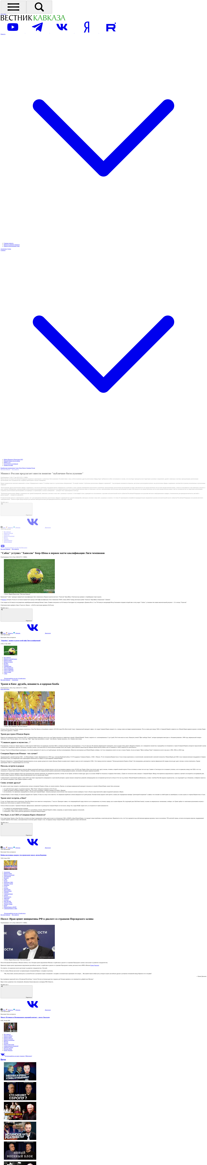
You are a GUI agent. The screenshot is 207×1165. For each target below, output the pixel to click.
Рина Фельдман (5, 689)
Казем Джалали (94, 965)
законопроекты (8, 540)
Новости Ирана (8, 1035)
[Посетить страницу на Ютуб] (13, 32)
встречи (6, 888)
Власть (6, 537)
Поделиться (29, 515)
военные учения (8, 883)
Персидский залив (9, 1044)
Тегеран (6, 1043)
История (6, 878)
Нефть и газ (7, 462)
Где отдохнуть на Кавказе (11, 464)
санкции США (8, 902)
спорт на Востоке (9, 670)
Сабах (5, 673)
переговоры (7, 889)
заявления (6, 898)
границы (6, 899)
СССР (5, 886)
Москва (6, 1041)
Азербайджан (7, 666)
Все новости (15, 469)
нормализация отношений (11, 1046)
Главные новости (8, 243)
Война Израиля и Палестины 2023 (13, 459)
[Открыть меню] (13, 7)
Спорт (17, 468)
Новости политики (9, 536)
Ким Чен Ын (7, 901)
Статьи (9, 249)
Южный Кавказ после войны (12, 461)
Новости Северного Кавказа (12, 244)
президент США (8, 882)
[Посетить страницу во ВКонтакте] (62, 32)
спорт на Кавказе (8, 669)
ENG (4, 14)
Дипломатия (7, 876)
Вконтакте (48, 527)
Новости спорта (8, 662)
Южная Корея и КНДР (10, 907)
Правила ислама (8, 465)
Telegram (17, 527)
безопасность (7, 897)
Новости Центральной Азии (12, 246)
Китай (5, 880)
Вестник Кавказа (5, 469)
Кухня (33, 468)
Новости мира (8, 660)
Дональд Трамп (8, 904)
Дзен (4, 527)
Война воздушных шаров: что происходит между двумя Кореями (24, 855)
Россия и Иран (8, 1049)
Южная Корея (7, 891)
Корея (5, 905)
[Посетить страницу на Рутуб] (111, 32)
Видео (24, 468)
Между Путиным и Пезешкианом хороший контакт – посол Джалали (25, 1017)
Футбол (6, 663)
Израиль (6, 665)
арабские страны (8, 1047)
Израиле (4, 599)
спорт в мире (7, 672)
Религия (6, 539)
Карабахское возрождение (8, 468)
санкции (6, 892)
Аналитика (4, 249)
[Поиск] (39, 7)
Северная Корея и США (10, 908)
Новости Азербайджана (10, 659)
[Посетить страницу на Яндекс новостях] (86, 32)
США (5, 879)
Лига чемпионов (8, 667)
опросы (6, 895)
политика (6, 885)
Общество (6, 534)
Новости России (8, 533)
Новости (10, 527)
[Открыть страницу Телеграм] (37, 32)
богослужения (8, 542)
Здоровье (28, 468)
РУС (2, 14)
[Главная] (33, 20)
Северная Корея (8, 894)
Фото (20, 468)
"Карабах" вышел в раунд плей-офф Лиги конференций (20, 640)
